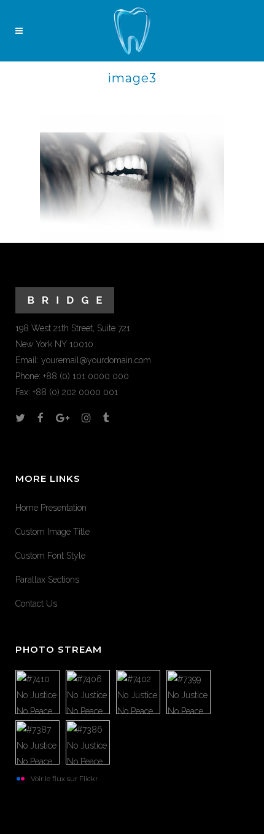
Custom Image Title (52, 532)
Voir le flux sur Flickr (64, 778)
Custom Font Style (50, 556)
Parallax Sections (47, 579)
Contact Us (36, 603)
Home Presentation (51, 508)
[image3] (132, 177)
